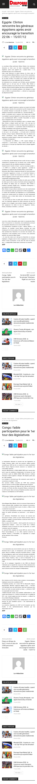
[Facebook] (11, 47)
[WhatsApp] (25, 47)
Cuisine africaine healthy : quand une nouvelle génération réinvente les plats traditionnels (24, 321)
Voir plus (17, 404)
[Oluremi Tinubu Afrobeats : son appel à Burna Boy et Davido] (7, 332)
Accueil (4, 11)
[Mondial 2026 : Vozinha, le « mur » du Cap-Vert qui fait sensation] (7, 376)
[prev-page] (3, 349)
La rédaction (10, 42)
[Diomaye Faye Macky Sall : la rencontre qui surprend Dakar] (7, 386)
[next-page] (6, 349)
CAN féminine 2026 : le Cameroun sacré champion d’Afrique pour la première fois (23, 396)
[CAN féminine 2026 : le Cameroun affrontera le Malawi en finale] (7, 341)
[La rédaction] (3, 42)
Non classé (11, 11)
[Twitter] (15, 47)
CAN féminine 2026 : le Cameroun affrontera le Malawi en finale (24, 341)
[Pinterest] (20, 47)
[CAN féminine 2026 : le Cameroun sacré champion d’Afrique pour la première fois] (7, 396)
